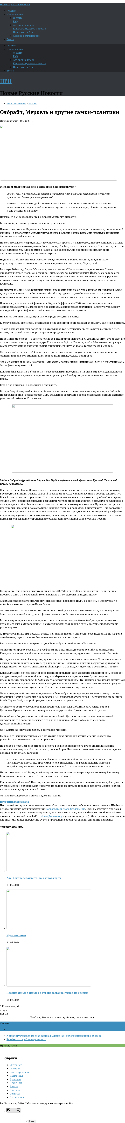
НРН (6, 81)
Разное (32, 103)
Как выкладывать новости (29, 28)
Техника (15, 1093)
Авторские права (23, 25)
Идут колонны (16, 935)
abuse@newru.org (51, 816)
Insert (32, 1121)
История (15, 1068)
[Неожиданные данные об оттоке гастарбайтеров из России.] (49, 985)
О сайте (17, 18)
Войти (10, 39)
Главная (11, 10)
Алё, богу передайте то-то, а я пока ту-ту (34, 878)
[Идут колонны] (49, 928)
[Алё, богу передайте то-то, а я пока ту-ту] (49, 871)
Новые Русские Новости (15, 4)
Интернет (16, 1065)
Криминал (16, 1075)
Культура (15, 1079)
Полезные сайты (23, 32)
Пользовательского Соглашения (65, 809)
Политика (16, 1083)
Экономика (17, 1097)
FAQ (15, 21)
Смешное (15, 1090)
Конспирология (16, 103)
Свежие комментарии (26, 35)
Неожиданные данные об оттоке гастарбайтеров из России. (47, 992)
